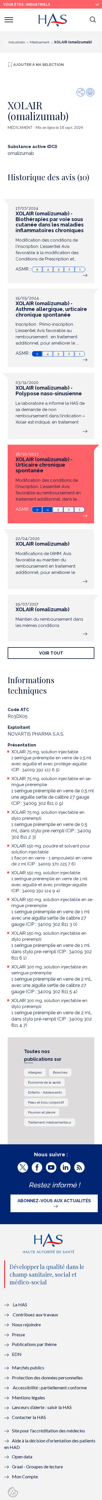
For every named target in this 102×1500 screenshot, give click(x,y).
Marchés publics (28, 1367)
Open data (22, 1456)
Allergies (35, 1072)
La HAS (20, 1304)
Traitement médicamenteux (49, 1122)
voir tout (51, 653)
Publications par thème (34, 1344)
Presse (18, 1334)
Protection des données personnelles (47, 1377)
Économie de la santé (44, 1082)
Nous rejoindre (26, 1324)
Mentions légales (28, 1397)
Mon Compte (25, 1476)
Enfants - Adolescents (45, 1092)
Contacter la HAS (29, 1417)
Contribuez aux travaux (35, 1314)
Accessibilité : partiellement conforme (50, 1387)
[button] (92, 20)
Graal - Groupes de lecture (37, 1466)
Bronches (60, 1072)
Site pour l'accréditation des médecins (48, 1430)
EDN (17, 1354)
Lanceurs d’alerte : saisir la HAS (42, 1407)
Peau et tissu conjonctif (46, 1102)
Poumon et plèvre (41, 1112)
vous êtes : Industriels (26, 5)
